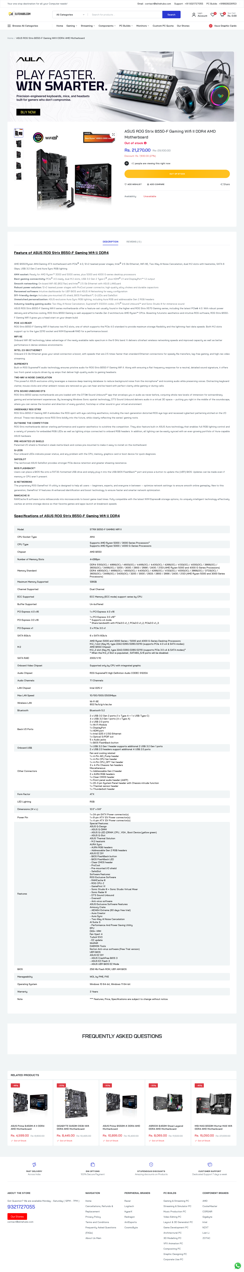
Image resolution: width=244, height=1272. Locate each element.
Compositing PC (172, 1248)
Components (106, 25)
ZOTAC (206, 1238)
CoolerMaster (210, 1206)
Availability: (130, 196)
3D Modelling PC (172, 1238)
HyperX (128, 1211)
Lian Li (206, 1232)
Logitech (129, 1206)
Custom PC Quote (163, 25)
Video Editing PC (172, 1216)
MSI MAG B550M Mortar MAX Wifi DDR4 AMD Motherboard (213, 1127)
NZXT (206, 1227)
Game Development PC (175, 1227)
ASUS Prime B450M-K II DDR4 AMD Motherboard (27, 1127)
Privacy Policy (93, 1216)
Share (226, 184)
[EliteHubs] (19, 14)
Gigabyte (207, 1216)
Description (110, 241)
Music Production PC (174, 1211)
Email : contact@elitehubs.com (154, 3)
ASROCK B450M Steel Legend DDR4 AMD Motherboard (166, 1127)
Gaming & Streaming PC (176, 1200)
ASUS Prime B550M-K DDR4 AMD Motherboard (121, 1127)
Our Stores (183, 25)
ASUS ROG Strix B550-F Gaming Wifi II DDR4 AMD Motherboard (170, 134)
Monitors (141, 25)
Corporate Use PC (173, 1259)
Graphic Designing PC (175, 1254)
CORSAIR (207, 1211)
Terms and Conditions (97, 1222)
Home (59, 25)
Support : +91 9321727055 (188, 3)
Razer (127, 1200)
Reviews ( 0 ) (133, 241)
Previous (7, 1113)
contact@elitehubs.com (20, 1221)
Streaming (87, 25)
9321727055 (21, 1207)
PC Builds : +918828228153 (221, 3)
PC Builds (125, 25)
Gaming (71, 25)
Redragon (129, 1216)
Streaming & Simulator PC (177, 1206)
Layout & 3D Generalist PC (178, 1222)
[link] (46, 1089)
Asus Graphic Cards (225, 26)
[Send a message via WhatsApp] (237, 1265)
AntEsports (130, 1222)
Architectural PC (172, 1232)
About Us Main (93, 1238)
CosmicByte (131, 1227)
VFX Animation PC (173, 1243)
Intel (205, 1222)
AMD (205, 1200)
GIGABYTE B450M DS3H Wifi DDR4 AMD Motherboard (73, 1127)
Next (236, 1113)
